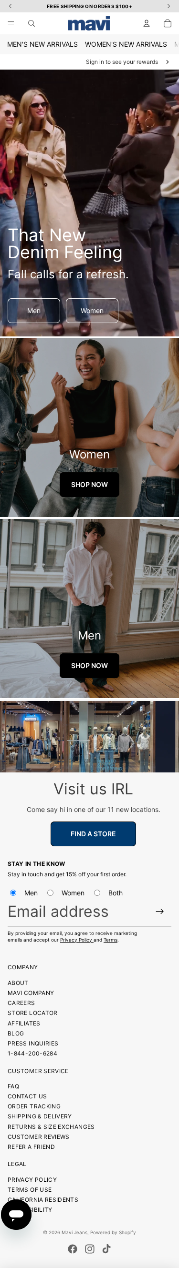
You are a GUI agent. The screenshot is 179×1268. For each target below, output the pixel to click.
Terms (110, 940)
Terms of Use (30, 1189)
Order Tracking (34, 1106)
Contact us (27, 1096)
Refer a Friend (31, 1146)
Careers (21, 1002)
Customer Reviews (39, 1136)
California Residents (43, 1199)
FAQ (13, 1086)
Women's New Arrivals (126, 44)
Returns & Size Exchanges (51, 1126)
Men (34, 310)
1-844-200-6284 (32, 1053)
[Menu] (11, 23)
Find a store (93, 834)
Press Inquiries (33, 1043)
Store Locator (33, 1012)
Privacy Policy (77, 940)
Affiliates (24, 1023)
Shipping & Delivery (40, 1116)
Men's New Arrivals (42, 44)
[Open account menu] (146, 23)
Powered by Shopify (113, 1232)
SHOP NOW (89, 484)
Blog (16, 1033)
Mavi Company (31, 992)
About (18, 982)
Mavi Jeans (74, 1232)
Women (92, 310)
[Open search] (31, 23)
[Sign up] (160, 911)
